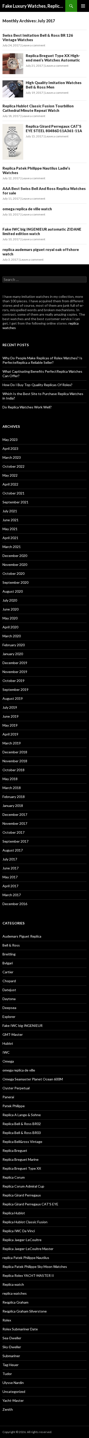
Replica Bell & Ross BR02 (21, 1124)
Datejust (9, 990)
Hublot (7, 1043)
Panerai (8, 1097)
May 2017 (10, 877)
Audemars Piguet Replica (21, 936)
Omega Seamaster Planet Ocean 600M (32, 1079)
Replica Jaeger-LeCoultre (22, 1240)
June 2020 (10, 609)
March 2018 (11, 788)
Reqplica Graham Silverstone (24, 1311)
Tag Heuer (10, 1365)
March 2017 (11, 895)
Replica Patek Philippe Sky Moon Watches (34, 1266)
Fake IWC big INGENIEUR (22, 1025)
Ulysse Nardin (13, 1382)
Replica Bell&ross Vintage (22, 1141)
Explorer (8, 1016)
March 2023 (11, 457)
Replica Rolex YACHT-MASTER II (28, 1275)
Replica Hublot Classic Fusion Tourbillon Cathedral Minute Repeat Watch (38, 108)
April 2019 (10, 734)
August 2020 (12, 591)
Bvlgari (7, 963)
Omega (8, 1061)
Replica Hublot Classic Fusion (24, 1222)
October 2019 (13, 680)
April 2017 (10, 886)
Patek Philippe (13, 1106)
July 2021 (9, 511)
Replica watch (13, 1284)
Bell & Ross (11, 945)
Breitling (9, 954)
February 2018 (13, 797)
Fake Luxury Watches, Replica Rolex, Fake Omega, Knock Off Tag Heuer (33, 6)
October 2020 (13, 573)
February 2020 (13, 645)
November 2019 (14, 672)
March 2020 (11, 636)
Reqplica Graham (15, 1302)
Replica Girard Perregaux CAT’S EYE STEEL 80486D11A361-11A (54, 128)
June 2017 (10, 868)
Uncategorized (13, 1391)
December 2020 (14, 555)
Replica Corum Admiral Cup (23, 1186)
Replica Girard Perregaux (21, 1195)
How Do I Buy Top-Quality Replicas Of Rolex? (37, 385)
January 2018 (12, 805)
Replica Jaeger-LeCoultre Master (27, 1249)
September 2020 (15, 582)
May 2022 (10, 475)
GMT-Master (12, 1034)
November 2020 (14, 564)
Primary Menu (83, 6)
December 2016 (14, 904)
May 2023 (10, 439)
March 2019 (11, 743)
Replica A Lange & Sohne (21, 1115)
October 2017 (13, 832)
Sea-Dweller (11, 1338)
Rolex (6, 1320)
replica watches (14, 1293)
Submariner (11, 1356)
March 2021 (11, 547)
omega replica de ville (18, 1070)
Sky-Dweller (11, 1347)
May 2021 (10, 529)
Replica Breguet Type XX (21, 1168)
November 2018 (14, 761)
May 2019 (10, 725)
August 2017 (12, 850)
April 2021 (10, 538)
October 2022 (13, 466)
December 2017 (14, 814)
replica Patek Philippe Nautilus (25, 1257)
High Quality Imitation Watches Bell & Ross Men (54, 84)
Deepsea (9, 1008)
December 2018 (14, 752)
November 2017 (14, 823)
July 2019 (9, 707)
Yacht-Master (13, 1400)
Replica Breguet (14, 1150)
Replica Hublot (13, 1213)
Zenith (7, 1409)
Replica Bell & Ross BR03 (21, 1133)
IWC (6, 1052)
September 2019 (15, 689)
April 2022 (10, 484)
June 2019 (10, 716)
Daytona (9, 999)
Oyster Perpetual (16, 1088)
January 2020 (12, 654)
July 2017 (9, 859)
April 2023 (10, 448)
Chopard (9, 981)
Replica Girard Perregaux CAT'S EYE (30, 1204)
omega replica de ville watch (27, 209)
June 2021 (10, 520)
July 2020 (9, 600)
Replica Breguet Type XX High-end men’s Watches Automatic (53, 57)
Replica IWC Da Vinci (18, 1231)
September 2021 (15, 502)
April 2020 (10, 627)
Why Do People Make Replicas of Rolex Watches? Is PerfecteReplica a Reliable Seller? (42, 360)
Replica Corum (13, 1177)
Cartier (7, 972)
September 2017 (15, 841)
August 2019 (12, 698)
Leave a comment (33, 45)
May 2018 (10, 779)
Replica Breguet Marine (20, 1159)
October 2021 (13, 493)
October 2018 (13, 770)
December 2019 (14, 663)
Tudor (7, 1374)
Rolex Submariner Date (20, 1329)
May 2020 (10, 618)
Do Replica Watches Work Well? (27, 407)
